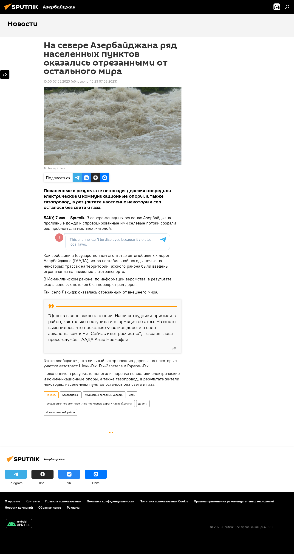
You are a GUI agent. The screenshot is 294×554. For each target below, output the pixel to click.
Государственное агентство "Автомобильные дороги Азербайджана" (89, 403)
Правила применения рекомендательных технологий (234, 501)
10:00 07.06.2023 (57, 81)
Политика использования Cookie (164, 501)
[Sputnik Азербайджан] (22, 11)
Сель (132, 394)
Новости (51, 394)
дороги (142, 403)
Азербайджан (70, 394)
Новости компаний (19, 507)
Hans (62, 168)
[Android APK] (18, 524)
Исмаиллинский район (60, 412)
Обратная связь (49, 507)
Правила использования (63, 501)
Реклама (73, 507)
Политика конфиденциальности (110, 501)
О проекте (12, 501)
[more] (174, 348)
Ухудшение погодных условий (104, 394)
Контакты (33, 501)
